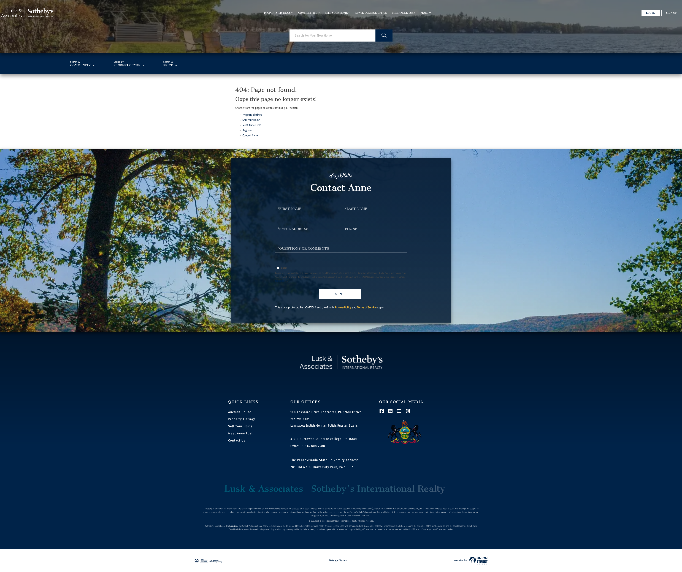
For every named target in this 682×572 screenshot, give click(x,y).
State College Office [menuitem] (371, 12)
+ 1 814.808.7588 (312, 446)
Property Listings (252, 115)
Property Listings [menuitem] (277, 12)
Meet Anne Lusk (251, 125)
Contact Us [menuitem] (236, 440)
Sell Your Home (251, 120)
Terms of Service (366, 307)
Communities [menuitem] (307, 12)
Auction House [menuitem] (239, 412)
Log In (650, 12)
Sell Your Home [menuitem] (336, 12)
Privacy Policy (281, 281)
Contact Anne (250, 135)
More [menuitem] (424, 12)
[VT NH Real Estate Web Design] (471, 561)
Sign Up (671, 12)
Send (340, 294)
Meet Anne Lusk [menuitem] (403, 12)
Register (247, 130)
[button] (384, 35)
